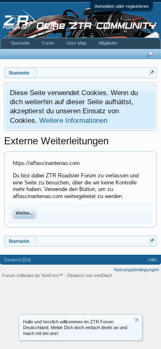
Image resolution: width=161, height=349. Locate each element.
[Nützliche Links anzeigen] (151, 72)
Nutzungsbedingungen (136, 269)
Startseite (20, 43)
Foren (48, 43)
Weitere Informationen (73, 120)
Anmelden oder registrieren (122, 6)
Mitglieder (108, 43)
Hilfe (152, 259)
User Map (76, 43)
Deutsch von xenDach (89, 275)
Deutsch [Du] (17, 259)
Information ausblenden (137, 320)
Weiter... (24, 213)
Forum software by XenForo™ (33, 275)
